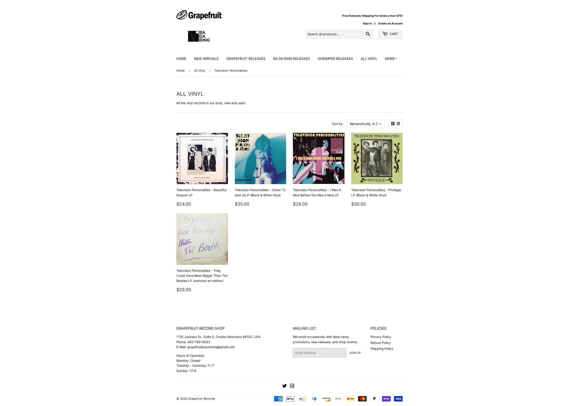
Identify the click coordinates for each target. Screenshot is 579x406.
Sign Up (355, 352)
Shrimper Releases (335, 58)
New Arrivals (206, 58)
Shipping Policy (381, 348)
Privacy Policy (380, 337)
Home (181, 58)
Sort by (337, 124)
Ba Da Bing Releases (291, 58)
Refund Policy (380, 343)
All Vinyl (369, 58)
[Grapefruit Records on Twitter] (284, 386)
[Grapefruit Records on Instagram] (292, 386)
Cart (393, 34)
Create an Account (390, 23)
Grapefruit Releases (246, 58)
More (390, 58)
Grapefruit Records (201, 398)
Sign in (367, 23)
